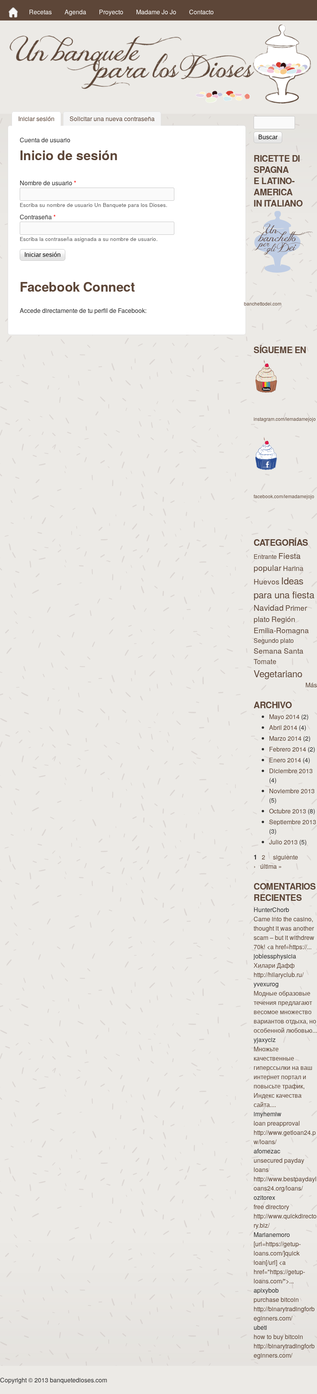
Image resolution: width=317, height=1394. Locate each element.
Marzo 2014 (285, 738)
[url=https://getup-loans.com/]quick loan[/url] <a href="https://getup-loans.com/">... (279, 1262)
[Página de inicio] (160, 101)
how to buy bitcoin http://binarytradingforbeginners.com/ (284, 1346)
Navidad (269, 607)
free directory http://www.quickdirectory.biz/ (285, 1216)
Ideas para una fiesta (284, 587)
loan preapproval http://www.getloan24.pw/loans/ (285, 1132)
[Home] (13, 12)
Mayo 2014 (284, 716)
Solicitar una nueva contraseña (112, 118)
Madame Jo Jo (156, 11)
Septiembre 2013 (292, 821)
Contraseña (38, 216)
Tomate (265, 661)
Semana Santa (278, 650)
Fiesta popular (277, 561)
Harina (293, 568)
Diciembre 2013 (291, 770)
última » (271, 866)
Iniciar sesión (39, 118)
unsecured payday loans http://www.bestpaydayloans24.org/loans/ (285, 1174)
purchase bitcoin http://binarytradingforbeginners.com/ (284, 1308)
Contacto (201, 11)
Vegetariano (278, 673)
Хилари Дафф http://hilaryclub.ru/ (278, 970)
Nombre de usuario (48, 182)
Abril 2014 (283, 727)
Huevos (267, 581)
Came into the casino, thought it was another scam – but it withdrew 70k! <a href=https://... (284, 932)
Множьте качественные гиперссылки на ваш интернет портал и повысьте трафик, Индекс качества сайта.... (283, 1076)
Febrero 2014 (287, 749)
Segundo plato (274, 640)
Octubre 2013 (287, 810)
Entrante (265, 556)
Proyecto (111, 11)
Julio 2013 (283, 841)
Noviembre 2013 (292, 790)
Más (311, 684)
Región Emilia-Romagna (281, 624)
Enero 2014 (285, 759)
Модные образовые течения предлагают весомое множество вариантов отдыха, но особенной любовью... (285, 1012)
